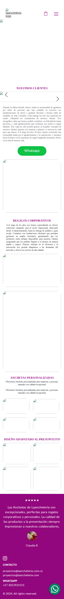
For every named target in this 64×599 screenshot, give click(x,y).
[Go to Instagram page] (5, 558)
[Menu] (56, 14)
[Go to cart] (45, 14)
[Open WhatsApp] (54, 589)
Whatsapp (32, 151)
